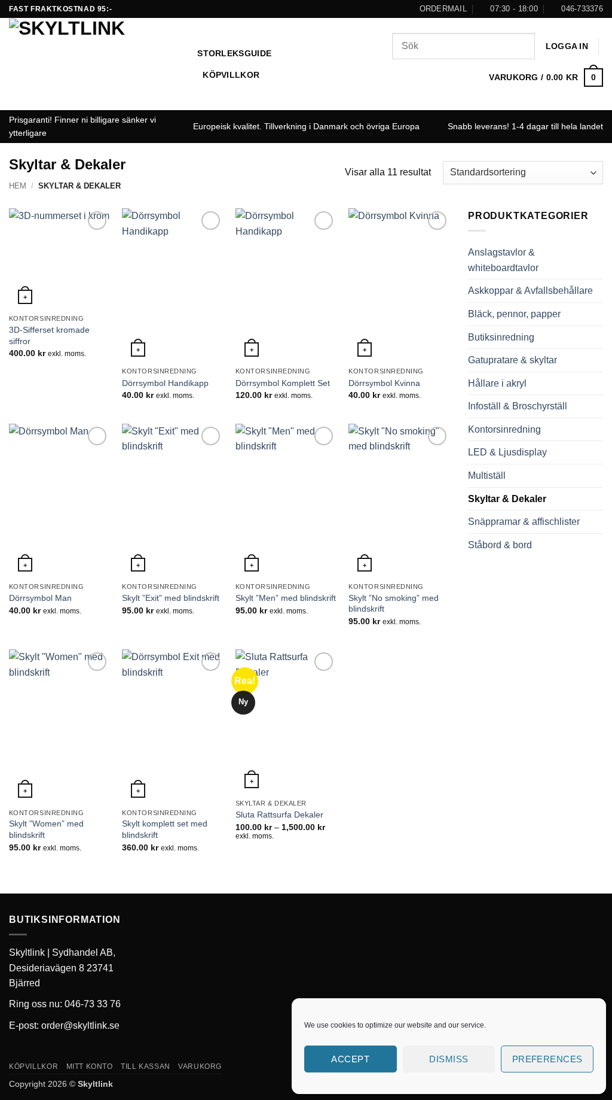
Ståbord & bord (500, 545)
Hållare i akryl (497, 383)
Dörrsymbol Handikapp (165, 383)
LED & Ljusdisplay (507, 452)
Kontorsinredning (504, 429)
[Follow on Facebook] (306, 9)
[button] (567, 46)
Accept (350, 1059)
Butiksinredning (501, 337)
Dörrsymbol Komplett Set (282, 383)
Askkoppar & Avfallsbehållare (530, 290)
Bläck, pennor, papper (514, 314)
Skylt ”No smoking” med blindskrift (393, 603)
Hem (17, 185)
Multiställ (487, 475)
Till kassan (145, 1066)
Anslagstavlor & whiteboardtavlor (503, 260)
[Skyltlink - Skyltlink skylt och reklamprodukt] (94, 64)
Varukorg (200, 1066)
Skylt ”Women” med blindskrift (46, 829)
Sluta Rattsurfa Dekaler (279, 814)
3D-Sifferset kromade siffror (49, 335)
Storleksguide (234, 53)
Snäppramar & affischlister (524, 521)
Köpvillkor (231, 75)
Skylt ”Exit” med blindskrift (170, 598)
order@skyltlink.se (80, 1025)
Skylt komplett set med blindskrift (164, 829)
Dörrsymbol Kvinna (384, 383)
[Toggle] (596, 260)
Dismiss (448, 1059)
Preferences (547, 1059)
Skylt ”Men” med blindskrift (285, 598)
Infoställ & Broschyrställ (517, 406)
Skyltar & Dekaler (507, 499)
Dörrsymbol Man (40, 598)
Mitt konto (89, 1066)
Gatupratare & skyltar (512, 360)
